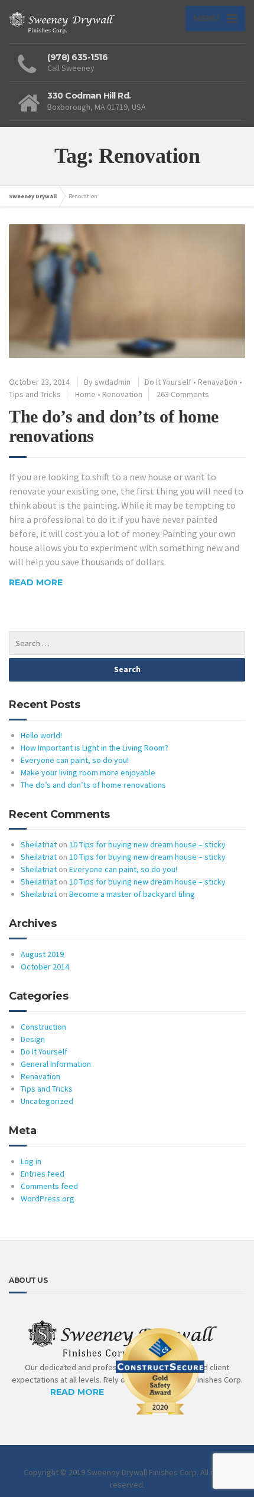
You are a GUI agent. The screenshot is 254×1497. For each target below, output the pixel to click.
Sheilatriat (39, 844)
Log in (31, 1161)
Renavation (217, 381)
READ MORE (77, 1392)
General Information (56, 1064)
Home (85, 394)
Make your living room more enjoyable (88, 772)
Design (33, 1039)
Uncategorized (47, 1101)
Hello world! (41, 735)
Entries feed (42, 1173)
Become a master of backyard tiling (132, 894)
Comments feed (49, 1186)
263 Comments (183, 394)
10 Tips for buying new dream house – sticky (147, 844)
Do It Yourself (168, 381)
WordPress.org (47, 1198)
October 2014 (45, 966)
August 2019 (42, 954)
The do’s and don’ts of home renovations (93, 784)
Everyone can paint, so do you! (75, 760)
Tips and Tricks (35, 394)
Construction (43, 1026)
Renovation (122, 394)
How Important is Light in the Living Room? (94, 747)
